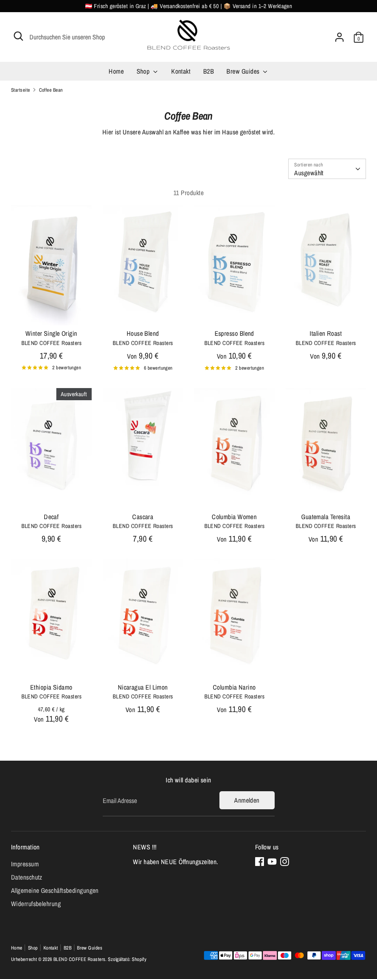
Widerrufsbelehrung (36, 903)
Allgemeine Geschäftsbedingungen (55, 890)
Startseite (20, 90)
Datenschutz (26, 877)
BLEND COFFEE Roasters (79, 959)
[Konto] (339, 37)
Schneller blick (51, 312)
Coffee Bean (51, 90)
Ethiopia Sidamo (51, 687)
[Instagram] (284, 861)
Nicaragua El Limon (143, 687)
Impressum (25, 864)
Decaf (51, 516)
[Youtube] (272, 861)
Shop (144, 71)
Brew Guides (243, 71)
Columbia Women (234, 516)
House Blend (143, 333)
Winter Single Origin (51, 333)
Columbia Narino (234, 687)
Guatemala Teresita (325, 516)
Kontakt (180, 71)
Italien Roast (326, 333)
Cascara (142, 516)
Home (116, 71)
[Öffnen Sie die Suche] (18, 36)
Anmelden (247, 800)
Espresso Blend (234, 333)
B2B (208, 71)
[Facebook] (259, 861)
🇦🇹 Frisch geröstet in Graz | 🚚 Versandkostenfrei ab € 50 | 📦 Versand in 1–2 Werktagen (188, 6)
